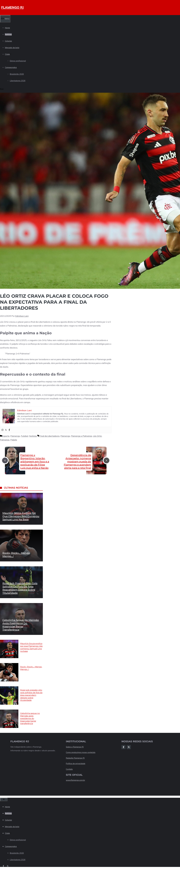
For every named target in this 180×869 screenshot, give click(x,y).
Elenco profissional (18, 61)
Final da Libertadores (49, 436)
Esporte (5, 436)
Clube (7, 54)
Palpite (13, 439)
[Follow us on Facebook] (3, 866)
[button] (2, 89)
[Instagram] (2, 430)
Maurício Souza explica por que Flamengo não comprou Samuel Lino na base (20, 516)
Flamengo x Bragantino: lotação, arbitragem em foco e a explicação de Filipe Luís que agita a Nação (34, 461)
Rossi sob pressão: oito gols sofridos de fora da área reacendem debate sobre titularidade (31, 695)
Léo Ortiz (97, 436)
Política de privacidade (75, 763)
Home (7, 28)
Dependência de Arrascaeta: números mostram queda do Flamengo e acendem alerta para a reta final (77, 461)
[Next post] (106, 460)
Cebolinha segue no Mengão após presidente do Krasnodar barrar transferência (30, 718)
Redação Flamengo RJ (75, 758)
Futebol (24, 436)
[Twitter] (6, 430)
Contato (69, 769)
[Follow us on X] (8, 866)
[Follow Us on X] (129, 747)
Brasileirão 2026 (17, 74)
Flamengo (15, 436)
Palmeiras (4, 439)
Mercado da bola (12, 47)
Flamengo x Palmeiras (81, 436)
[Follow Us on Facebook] (123, 747)
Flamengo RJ (12, 7)
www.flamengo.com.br (75, 780)
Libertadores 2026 (17, 80)
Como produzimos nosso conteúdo (80, 752)
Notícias (8, 34)
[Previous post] (5, 460)
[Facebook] (9, 430)
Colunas (8, 41)
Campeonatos (11, 67)
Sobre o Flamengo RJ (75, 747)
